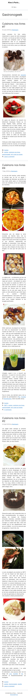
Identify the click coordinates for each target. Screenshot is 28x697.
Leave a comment (9, 156)
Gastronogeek (6, 154)
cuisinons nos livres (14, 152)
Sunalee (23, 397)
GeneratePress (14, 694)
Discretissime (7, 398)
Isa (19, 397)
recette (20, 684)
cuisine (6, 152)
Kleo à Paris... (14, 2)
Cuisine (6, 150)
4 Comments (7, 409)
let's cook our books (17, 154)
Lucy (10, 673)
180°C (6, 405)
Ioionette (23, 75)
